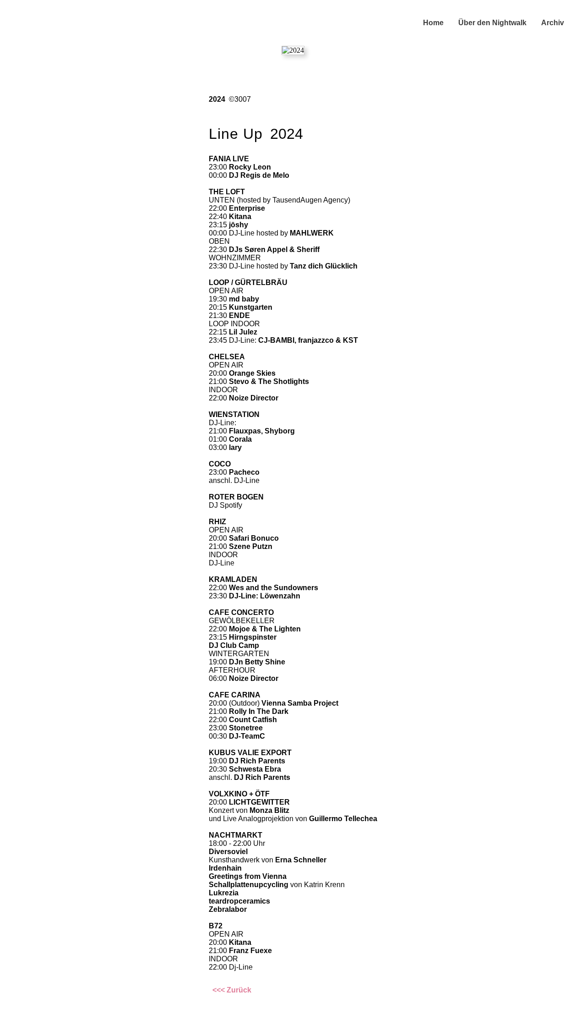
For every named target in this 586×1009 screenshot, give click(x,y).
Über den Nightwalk (492, 23)
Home (433, 23)
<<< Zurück (231, 990)
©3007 (240, 99)
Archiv (552, 23)
